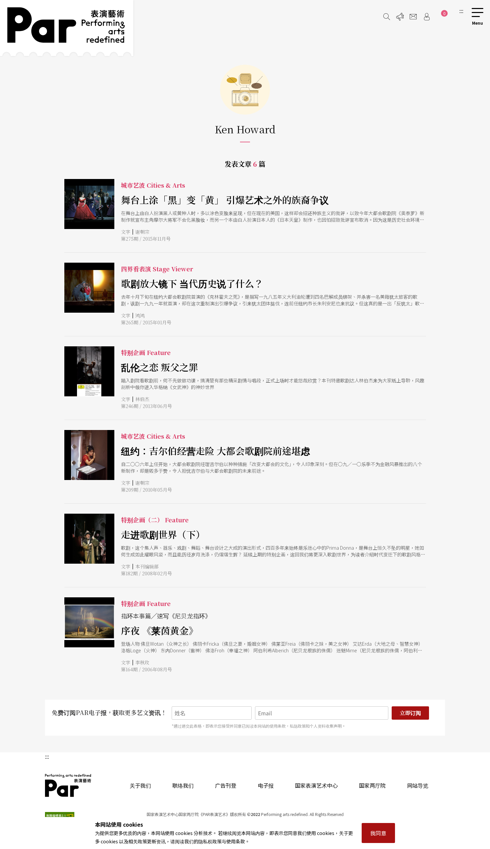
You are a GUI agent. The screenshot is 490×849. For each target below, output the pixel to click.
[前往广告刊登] (400, 16)
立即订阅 (410, 713)
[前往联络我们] (413, 16)
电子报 (266, 785)
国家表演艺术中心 (316, 785)
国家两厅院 (372, 785)
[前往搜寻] (386, 16)
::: (461, 11)
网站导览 (417, 785)
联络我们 (183, 785)
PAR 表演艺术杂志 (68, 785)
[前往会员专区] (426, 16)
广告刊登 (225, 785)
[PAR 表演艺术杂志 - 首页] (66, 28)
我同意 (378, 833)
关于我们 (140, 785)
